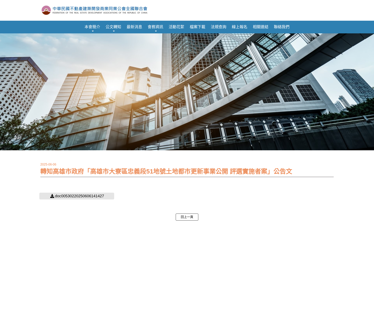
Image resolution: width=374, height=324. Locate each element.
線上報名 (239, 27)
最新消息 (134, 27)
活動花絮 (176, 27)
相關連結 (260, 27)
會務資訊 (155, 27)
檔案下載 (197, 27)
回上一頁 (187, 217)
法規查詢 (218, 27)
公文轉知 (113, 27)
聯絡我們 (281, 27)
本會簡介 (92, 27)
